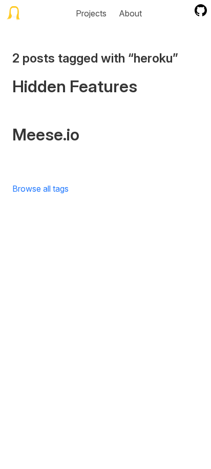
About (130, 13)
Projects (91, 13)
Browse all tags (40, 188)
